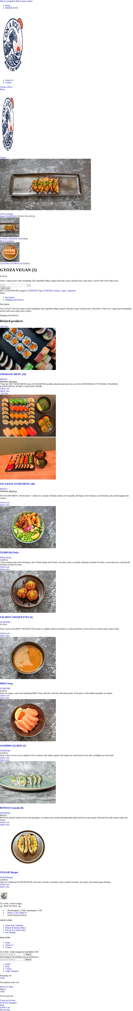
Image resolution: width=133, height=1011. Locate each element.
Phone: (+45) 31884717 (17, 913)
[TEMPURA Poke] (28, 547)
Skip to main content (23, 1)
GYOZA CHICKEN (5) (10, 239)
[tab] (10, 297)
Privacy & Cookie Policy (15, 930)
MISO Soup (6, 683)
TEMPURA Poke (9, 552)
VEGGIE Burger (9, 872)
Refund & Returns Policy (15, 928)
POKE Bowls (5, 557)
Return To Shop (6, 987)
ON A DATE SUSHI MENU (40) (17, 483)
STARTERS (11, 216)
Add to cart (5, 288)
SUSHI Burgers (6, 877)
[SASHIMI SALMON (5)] (28, 740)
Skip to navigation (7, 1)
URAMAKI (5, 813)
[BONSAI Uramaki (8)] (28, 803)
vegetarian (71, 291)
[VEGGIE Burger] (28, 867)
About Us (9, 945)
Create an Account (7, 1000)
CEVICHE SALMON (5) (11, 263)
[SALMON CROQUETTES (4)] (28, 612)
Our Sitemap (10, 932)
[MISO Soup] (28, 678)
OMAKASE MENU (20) (13, 374)
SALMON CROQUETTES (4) (16, 617)
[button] (4, 389)
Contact (8, 947)
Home (3, 216)
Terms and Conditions (14, 925)
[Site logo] (13, 76)
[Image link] (4, 899)
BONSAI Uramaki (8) (11, 807)
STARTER (47, 291)
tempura (57, 291)
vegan (63, 291)
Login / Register (11, 971)
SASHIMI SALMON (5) (13, 745)
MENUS (3, 379)
